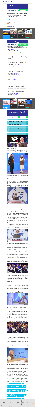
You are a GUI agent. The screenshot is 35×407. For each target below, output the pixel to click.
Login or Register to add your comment (24, 21)
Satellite (8, 394)
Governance (20, 387)
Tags (7, 19)
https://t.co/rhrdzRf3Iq (11, 49)
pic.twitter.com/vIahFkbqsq (16, 83)
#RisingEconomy (16, 61)
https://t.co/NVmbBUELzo (15, 93)
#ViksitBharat (17, 73)
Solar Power (17, 398)
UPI (14, 395)
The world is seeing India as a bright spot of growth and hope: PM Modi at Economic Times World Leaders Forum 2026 (17, 112)
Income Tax (26, 395)
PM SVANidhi (12, 395)
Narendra (8, 2)
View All (11, 37)
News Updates (6, 3)
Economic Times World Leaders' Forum (13, 383)
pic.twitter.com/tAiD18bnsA (13, 78)
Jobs (10, 390)
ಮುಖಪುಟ (4, 3)
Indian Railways (20, 390)
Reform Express (23, 387)
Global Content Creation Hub (22, 394)
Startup (10, 394)
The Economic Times (19, 383)
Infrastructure (11, 391)
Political (18, 390)
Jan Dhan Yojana (22, 395)
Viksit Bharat (20, 398)
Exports (15, 390)
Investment (13, 390)
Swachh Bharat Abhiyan (19, 391)
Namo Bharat (23, 391)
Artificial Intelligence (17, 387)
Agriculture (15, 394)
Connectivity (14, 391)
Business (22, 383)
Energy (26, 394)
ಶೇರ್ (10, 24)
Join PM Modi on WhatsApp (23, 10)
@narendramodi (13, 59)
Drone (12, 394)
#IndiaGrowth (15, 73)
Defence (17, 394)
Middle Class (17, 395)
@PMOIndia (24, 63)
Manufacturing (18, 386)
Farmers (14, 398)
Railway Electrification (25, 390)
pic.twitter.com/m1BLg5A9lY (18, 59)
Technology (22, 386)
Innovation (25, 386)
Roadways (8, 391)
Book (9, 19)
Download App (27, 37)
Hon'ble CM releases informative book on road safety (17, 6)
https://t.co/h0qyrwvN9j (21, 63)
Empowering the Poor (11, 386)
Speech (22, 398)
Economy (15, 386)
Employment (8, 390)
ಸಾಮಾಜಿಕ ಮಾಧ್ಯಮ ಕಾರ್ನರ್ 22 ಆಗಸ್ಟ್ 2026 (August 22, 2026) (6, 36)
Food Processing (8, 387)
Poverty (8, 386)
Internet (19, 395)
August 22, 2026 (16, 50)
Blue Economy (12, 387)
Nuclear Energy (8, 395)
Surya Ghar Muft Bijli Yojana (10, 398)
